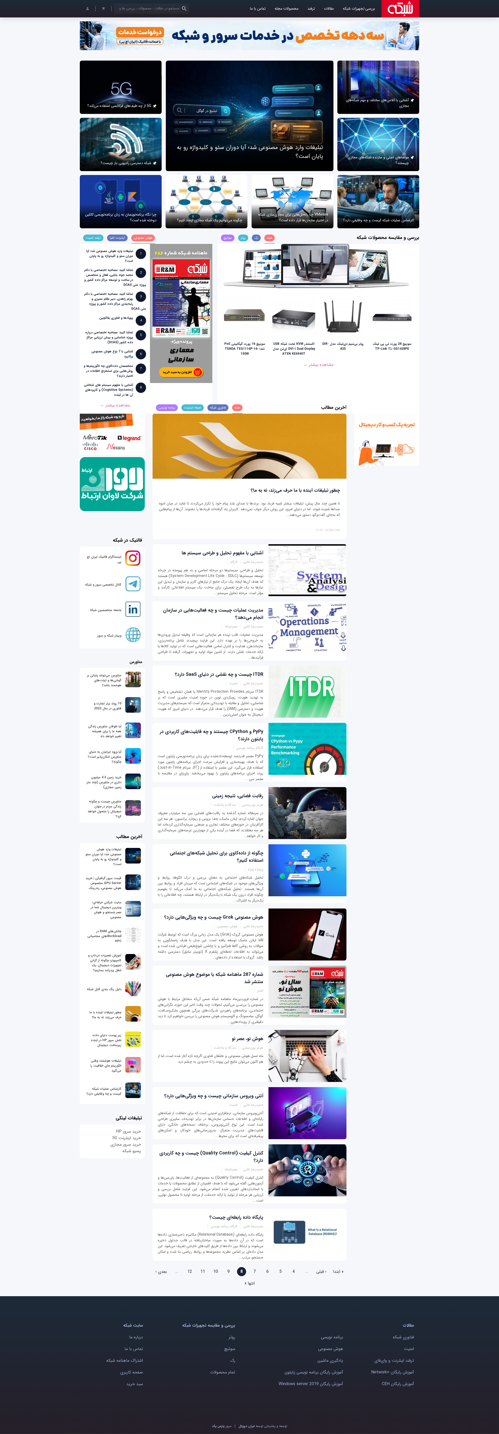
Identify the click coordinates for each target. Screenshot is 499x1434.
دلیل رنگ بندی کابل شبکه (104, 989)
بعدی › (161, 1271)
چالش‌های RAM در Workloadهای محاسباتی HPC (104, 936)
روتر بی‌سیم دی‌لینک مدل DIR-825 (343, 346)
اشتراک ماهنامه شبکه (124, 1360)
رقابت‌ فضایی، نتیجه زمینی (237, 796)
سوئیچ (229, 1349)
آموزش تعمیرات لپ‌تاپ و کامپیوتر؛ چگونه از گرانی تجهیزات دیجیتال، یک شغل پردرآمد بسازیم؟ (104, 963)
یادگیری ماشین (330, 1360)
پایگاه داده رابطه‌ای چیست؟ (236, 1217)
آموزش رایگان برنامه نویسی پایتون (314, 1372)
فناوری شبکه (403, 1337)
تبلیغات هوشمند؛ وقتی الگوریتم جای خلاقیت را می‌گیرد (105, 1065)
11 (202, 1271)
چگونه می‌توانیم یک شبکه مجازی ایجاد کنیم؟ (209, 220)
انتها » (250, 1283)
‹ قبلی (321, 1271)
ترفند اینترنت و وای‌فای (394, 1360)
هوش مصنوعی (330, 1349)
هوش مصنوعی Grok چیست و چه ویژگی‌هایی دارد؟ (213, 917)
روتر (232, 1337)
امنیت (409, 1349)
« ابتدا (338, 1271)
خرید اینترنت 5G (126, 1138)
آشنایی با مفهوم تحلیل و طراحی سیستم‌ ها (222, 553)
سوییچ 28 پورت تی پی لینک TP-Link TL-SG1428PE (392, 346)
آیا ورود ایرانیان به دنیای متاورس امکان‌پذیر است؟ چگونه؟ (104, 756)
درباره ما (136, 1337)
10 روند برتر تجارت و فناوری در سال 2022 (107, 706)
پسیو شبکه (131, 1151)
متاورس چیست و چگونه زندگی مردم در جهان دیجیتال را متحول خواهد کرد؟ (104, 809)
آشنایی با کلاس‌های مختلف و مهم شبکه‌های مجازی (377, 103)
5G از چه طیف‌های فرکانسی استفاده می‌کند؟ (119, 106)
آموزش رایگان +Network (392, 1372)
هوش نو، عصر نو (247, 1038)
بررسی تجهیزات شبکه (359, 9)
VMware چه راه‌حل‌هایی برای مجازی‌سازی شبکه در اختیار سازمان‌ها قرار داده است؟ (293, 217)
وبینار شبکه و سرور (109, 635)
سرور (222, 1426)
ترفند (311, 9)
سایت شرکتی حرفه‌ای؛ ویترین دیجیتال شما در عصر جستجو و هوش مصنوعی (106, 910)
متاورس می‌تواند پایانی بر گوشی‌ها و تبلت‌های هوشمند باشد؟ (104, 680)
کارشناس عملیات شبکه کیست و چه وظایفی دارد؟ (378, 220)
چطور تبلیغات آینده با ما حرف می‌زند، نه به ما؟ (295, 490)
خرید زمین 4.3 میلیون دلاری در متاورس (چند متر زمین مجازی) (104, 782)
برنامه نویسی (332, 1337)
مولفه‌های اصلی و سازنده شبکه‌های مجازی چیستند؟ (378, 160)
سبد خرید (134, 1384)
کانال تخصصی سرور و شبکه (103, 584)
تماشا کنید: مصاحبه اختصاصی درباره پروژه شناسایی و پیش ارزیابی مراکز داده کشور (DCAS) (109, 337)
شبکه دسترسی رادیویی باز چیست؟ (126, 163)
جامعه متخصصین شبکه (105, 610)
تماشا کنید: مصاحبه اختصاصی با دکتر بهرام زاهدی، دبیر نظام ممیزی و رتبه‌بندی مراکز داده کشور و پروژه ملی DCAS (115, 301)
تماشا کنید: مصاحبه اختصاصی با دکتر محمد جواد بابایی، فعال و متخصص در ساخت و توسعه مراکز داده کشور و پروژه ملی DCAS (115, 277)
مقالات (329, 9)
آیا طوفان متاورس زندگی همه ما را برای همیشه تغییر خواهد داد (104, 731)
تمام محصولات (222, 1372)
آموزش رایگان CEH (398, 1384)
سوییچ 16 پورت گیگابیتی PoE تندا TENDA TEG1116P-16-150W (244, 348)
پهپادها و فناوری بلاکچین (116, 317)
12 (189, 1271)
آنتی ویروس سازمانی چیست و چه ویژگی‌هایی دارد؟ (213, 1096)
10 (215, 1271)
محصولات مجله (286, 9)
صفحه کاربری (131, 1372)
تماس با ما (258, 9)
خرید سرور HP (128, 1131)
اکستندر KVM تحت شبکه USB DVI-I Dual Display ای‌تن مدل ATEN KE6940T (294, 348)
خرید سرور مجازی (125, 1144)
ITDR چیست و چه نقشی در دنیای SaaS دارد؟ (219, 674)
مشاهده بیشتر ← (318, 364)
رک (232, 1360)
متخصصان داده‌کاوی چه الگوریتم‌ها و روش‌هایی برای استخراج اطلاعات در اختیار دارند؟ (108, 371)
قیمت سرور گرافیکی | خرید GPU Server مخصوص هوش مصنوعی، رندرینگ (103, 883)
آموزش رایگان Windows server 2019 (311, 1384)
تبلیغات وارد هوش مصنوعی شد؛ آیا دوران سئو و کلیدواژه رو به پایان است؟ (109, 256)
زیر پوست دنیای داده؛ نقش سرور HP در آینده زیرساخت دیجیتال (106, 1040)
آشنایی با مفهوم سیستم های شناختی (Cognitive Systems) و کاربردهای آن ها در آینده (108, 389)
